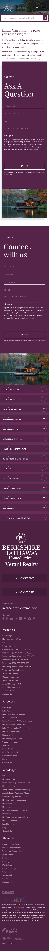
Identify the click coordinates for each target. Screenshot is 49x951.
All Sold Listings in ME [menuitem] (11, 687)
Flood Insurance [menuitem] (8, 786)
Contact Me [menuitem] (7, 882)
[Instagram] (34, 618)
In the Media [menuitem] (7, 854)
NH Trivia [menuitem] (6, 807)
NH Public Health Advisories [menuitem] (14, 724)
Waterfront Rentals (12, 419)
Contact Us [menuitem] (7, 694)
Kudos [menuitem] (4, 858)
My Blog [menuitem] (5, 861)
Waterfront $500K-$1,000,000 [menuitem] (15, 659)
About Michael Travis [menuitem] (11, 844)
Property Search (10, 479)
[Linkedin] (7, 618)
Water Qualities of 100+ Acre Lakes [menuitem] (17, 721)
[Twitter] (16, 618)
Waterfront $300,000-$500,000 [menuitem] (15, 663)
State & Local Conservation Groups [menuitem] (16, 789)
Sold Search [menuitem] (7, 872)
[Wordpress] (25, 618)
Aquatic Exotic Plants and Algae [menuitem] (15, 793)
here (39, 51)
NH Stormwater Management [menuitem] (14, 800)
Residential (8, 469)
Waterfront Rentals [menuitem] (10, 680)
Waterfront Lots (10, 429)
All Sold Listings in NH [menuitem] (11, 684)
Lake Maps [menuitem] (6, 707)
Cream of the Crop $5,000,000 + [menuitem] (15, 649)
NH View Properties (11, 410)
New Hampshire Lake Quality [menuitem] (14, 714)
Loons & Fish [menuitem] (7, 749)
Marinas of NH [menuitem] (8, 814)
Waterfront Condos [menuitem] (10, 673)
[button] (45, 17)
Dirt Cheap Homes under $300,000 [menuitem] (17, 666)
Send (24, 166)
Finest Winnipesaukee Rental (16, 518)
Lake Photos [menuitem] (7, 711)
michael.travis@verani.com (19, 608)
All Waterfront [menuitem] (8, 690)
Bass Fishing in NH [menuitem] (10, 752)
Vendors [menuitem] (5, 745)
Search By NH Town (11, 400)
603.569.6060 (26, 578)
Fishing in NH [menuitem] (7, 735)
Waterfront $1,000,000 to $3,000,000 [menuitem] (18, 656)
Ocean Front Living (12, 439)
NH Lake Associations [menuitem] (11, 717)
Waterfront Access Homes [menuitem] (13, 670)
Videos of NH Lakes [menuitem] (10, 742)
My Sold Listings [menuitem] (9, 868)
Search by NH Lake (11, 390)
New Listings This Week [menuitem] (12, 639)
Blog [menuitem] (4, 827)
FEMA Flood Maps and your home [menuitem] (16, 782)
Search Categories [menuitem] (9, 646)
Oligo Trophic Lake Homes (15, 459)
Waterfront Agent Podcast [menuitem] (13, 851)
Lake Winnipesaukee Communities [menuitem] (16, 728)
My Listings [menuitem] (7, 635)
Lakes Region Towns (12, 498)
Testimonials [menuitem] (7, 875)
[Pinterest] (29, 618)
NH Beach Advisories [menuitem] (11, 731)
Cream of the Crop (11, 489)
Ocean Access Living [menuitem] (10, 677)
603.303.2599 (26, 592)
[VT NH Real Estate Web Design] (24, 931)
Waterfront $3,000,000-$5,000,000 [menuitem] (17, 653)
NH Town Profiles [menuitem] (9, 803)
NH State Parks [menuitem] (8, 779)
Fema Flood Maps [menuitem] (9, 755)
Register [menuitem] (5, 759)
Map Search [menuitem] (7, 642)
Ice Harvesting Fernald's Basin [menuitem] (14, 796)
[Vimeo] (20, 618)
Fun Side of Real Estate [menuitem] (12, 847)
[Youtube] (11, 618)
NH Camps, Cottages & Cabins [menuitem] (15, 817)
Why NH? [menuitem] (6, 776)
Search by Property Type (14, 449)
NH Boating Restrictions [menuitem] (12, 738)
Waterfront (8, 508)
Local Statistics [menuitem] (8, 824)
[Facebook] (3, 618)
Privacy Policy (33, 150)
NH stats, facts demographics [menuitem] (14, 810)
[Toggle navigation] (44, 7)
